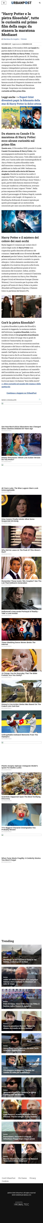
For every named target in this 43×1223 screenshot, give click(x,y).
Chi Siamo (22, 1178)
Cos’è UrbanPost (8, 1178)
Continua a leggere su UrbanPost (21, 393)
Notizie (24, 39)
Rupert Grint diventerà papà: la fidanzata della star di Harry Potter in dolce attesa (21, 100)
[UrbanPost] (22, 2)
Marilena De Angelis (11, 39)
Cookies (5, 1181)
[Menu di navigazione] (4, 2)
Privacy (33, 1178)
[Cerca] (39, 2)
